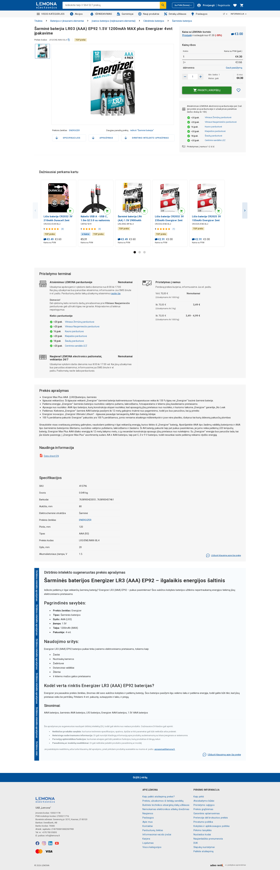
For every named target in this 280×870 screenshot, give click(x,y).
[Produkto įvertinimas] (52, 229)
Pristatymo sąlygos (204, 805)
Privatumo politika (203, 821)
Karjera (146, 838)
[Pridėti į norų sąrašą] (238, 90)
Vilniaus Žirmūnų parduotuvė (218, 117)
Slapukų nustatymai (204, 847)
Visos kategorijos (152, 847)
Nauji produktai (151, 13)
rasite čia (116, 293)
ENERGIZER (74, 130)
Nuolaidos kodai (202, 834)
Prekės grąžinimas (203, 809)
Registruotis (224, 5)
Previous (35, 210)
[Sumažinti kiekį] (201, 77)
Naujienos (147, 813)
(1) (174, 229)
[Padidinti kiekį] (185, 77)
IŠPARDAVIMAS (103, 13)
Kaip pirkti (198, 796)
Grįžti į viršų (140, 777)
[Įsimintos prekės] (235, 5)
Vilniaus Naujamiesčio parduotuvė (221, 122)
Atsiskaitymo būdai (203, 800)
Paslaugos (201, 13)
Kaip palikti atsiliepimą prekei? (158, 796)
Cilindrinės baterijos (153, 20)
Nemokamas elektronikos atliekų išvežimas (165, 809)
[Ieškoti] (163, 5)
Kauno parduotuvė (213, 126)
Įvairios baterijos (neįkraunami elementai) (113, 20)
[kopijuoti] (68, 39)
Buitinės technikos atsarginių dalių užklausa (165, 805)
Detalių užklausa (177, 13)
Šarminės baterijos (182, 20)
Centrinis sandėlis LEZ (215, 140)
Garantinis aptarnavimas (206, 813)
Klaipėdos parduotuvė (215, 131)
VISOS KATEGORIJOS (53, 13)
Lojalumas (148, 842)
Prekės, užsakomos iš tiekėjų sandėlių (163, 800)
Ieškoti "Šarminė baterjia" (142, 130)
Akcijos (79, 13)
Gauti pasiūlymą (234, 67)
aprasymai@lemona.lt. (164, 749)
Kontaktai (147, 826)
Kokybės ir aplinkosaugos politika (211, 826)
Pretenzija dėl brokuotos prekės (210, 817)
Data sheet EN (51, 456)
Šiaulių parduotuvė (213, 135)
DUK (195, 842)
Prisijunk (187, 35)
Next (244, 210)
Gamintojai (127, 13)
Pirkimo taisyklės (202, 830)
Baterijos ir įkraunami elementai (67, 20)
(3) (62, 229)
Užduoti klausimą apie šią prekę (226, 555)
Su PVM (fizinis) (182, 5)
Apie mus (147, 821)
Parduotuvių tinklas (152, 830)
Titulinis (38, 20)
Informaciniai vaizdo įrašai (156, 834)
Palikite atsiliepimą (203, 851)
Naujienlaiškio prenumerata (208, 838)
